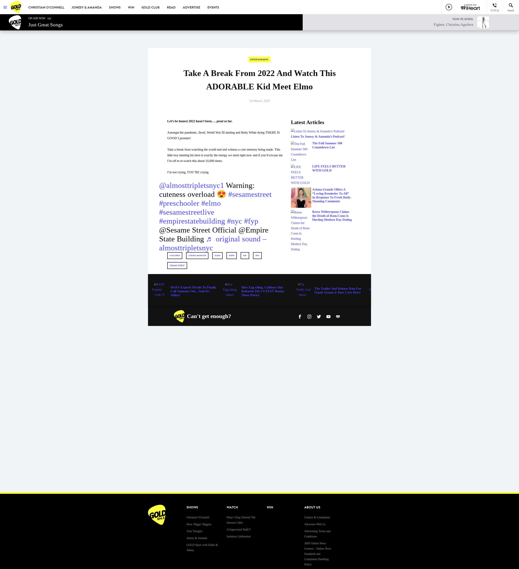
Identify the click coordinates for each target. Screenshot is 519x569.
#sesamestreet (250, 194)
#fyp (251, 221)
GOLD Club (151, 7)
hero (231, 255)
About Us (312, 507)
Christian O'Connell (46, 7)
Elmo (217, 255)
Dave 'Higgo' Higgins (199, 524)
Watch (232, 507)
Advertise (191, 7)
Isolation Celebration (239, 536)
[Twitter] (318, 316)
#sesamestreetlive (186, 212)
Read (171, 7)
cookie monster (197, 255)
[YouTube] (328, 316)
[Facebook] (299, 316)
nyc (257, 255)
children (175, 255)
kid (245, 255)
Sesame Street (177, 265)
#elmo (211, 203)
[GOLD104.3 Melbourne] (16, 7)
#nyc (234, 221)
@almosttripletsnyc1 (191, 185)
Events (213, 7)
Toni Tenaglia (194, 531)
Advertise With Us (314, 524)
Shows (115, 7)
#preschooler (179, 203)
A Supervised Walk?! (239, 529)
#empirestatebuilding (192, 221)
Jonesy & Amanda (87, 7)
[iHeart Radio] (338, 316)
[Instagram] (309, 316)
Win (131, 7)
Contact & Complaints (317, 517)
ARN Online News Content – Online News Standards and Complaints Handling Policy (317, 554)
